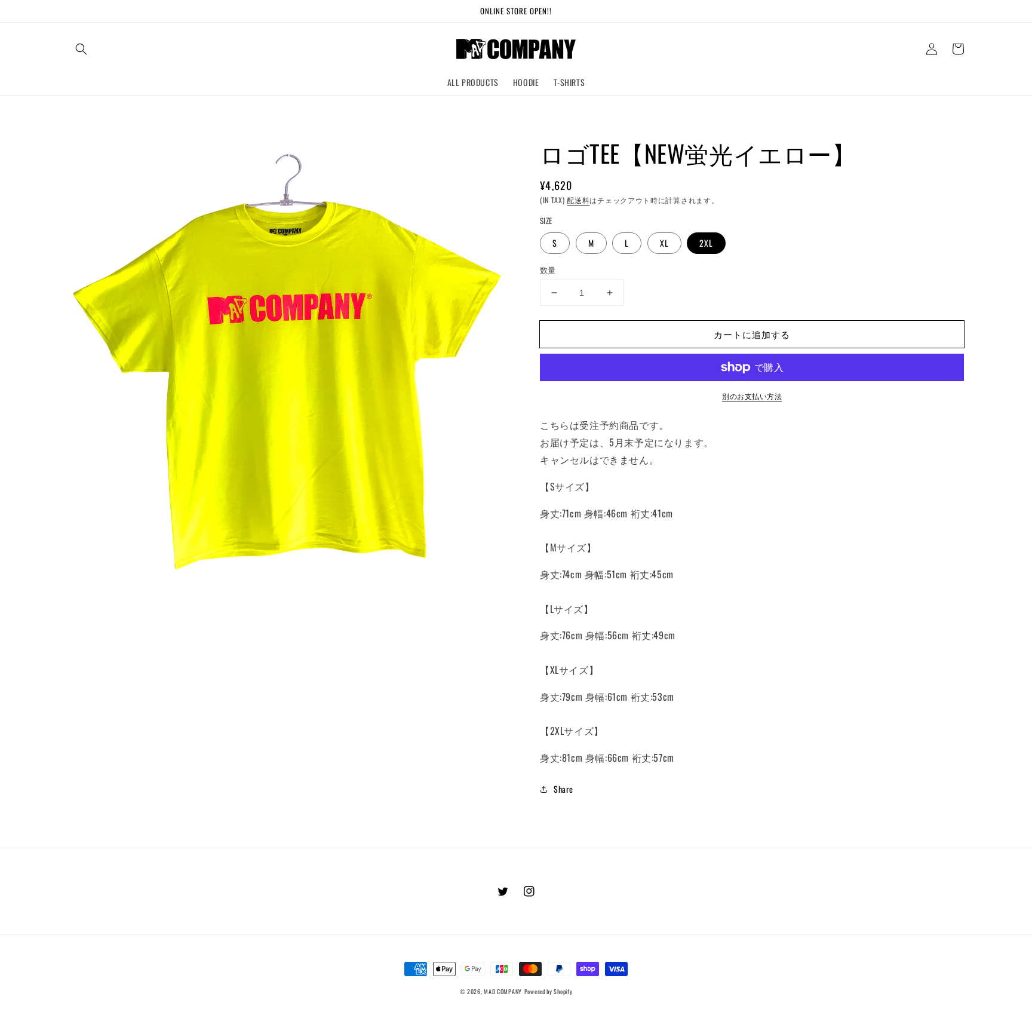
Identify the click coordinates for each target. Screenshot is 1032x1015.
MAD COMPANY (503, 991)
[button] (81, 49)
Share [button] (563, 789)
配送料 (578, 200)
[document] (292, 363)
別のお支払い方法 (752, 396)
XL (664, 243)
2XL (706, 243)
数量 (548, 269)
